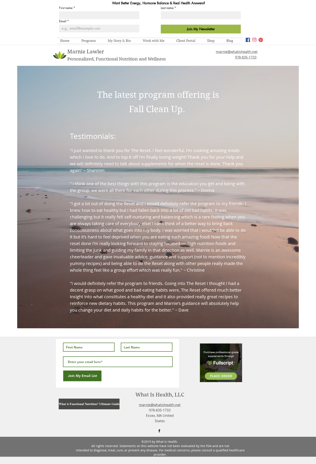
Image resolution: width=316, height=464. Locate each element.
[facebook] (248, 40)
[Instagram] (254, 40)
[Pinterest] (261, 40)
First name (67, 8)
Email (64, 21)
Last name (168, 8)
